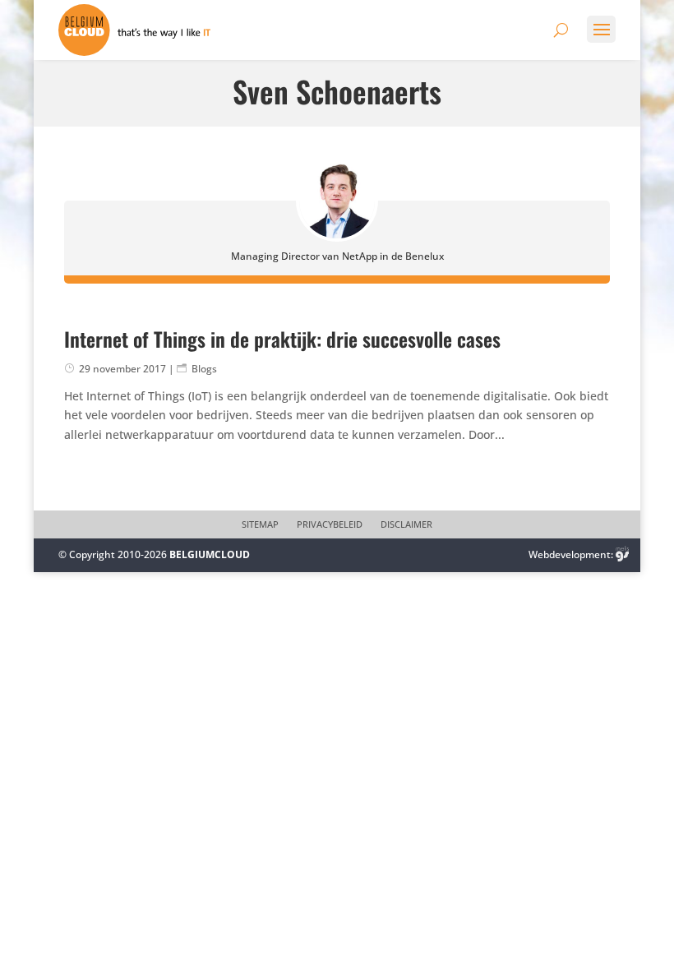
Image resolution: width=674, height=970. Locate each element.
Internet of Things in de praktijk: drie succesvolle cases (282, 338)
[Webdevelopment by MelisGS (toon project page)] (622, 554)
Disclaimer (406, 524)
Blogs (204, 369)
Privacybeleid (329, 524)
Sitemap (260, 524)
